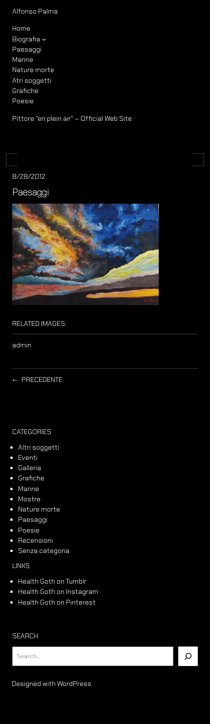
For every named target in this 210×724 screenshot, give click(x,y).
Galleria (29, 467)
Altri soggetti (38, 447)
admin (21, 345)
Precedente (42, 379)
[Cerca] (188, 656)
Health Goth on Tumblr (52, 581)
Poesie (29, 530)
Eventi (28, 457)
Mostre (29, 499)
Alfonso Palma (35, 11)
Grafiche (31, 478)
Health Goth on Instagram (58, 591)
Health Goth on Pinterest (57, 602)
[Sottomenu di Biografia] (44, 39)
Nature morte (39, 509)
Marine (28, 488)
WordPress (74, 683)
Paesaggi (32, 519)
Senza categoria (43, 550)
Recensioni (35, 540)
